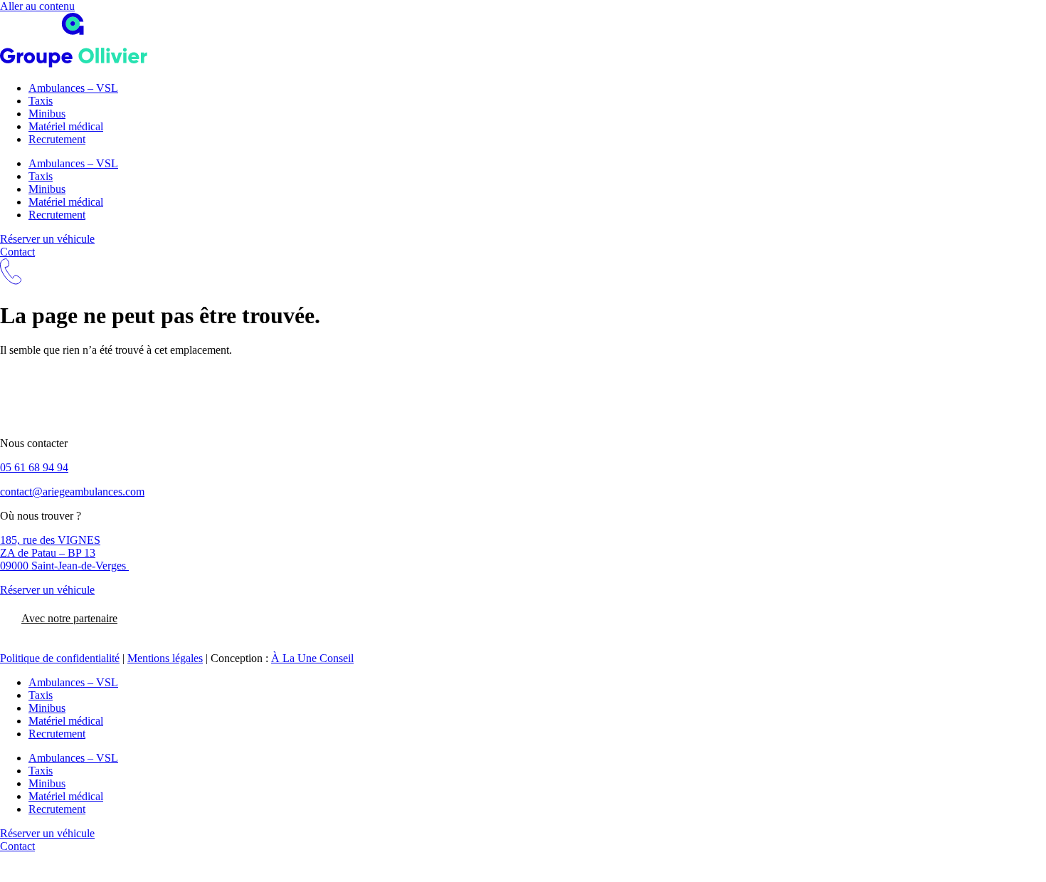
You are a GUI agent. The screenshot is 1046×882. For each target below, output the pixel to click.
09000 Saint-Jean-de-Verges (64, 566)
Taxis (40, 101)
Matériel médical (65, 126)
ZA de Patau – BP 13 (47, 553)
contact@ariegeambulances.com (72, 491)
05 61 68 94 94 (34, 467)
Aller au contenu (37, 6)
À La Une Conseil (312, 658)
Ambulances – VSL (73, 88)
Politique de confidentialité (60, 658)
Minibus (46, 113)
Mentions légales (165, 658)
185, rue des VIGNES (50, 540)
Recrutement (56, 139)
